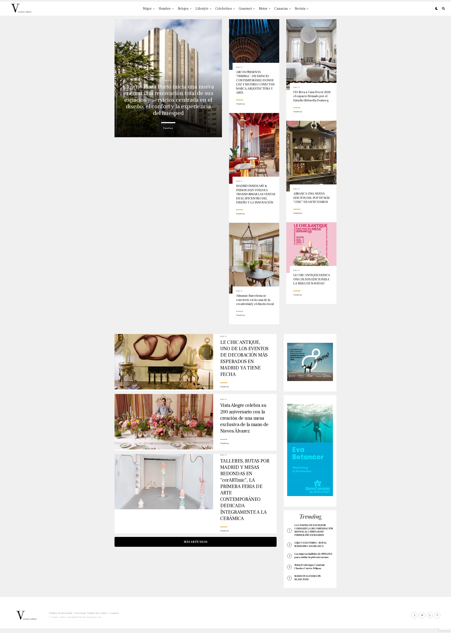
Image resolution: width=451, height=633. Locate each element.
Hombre (165, 8)
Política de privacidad (60, 613)
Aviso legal (80, 613)
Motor (263, 8)
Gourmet (245, 8)
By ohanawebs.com (92, 617)
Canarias (281, 8)
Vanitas (168, 128)
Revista (300, 8)
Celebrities (223, 8)
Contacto (114, 613)
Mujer (147, 8)
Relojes (183, 8)
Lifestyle (201, 8)
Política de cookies (97, 613)
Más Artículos (195, 542)
